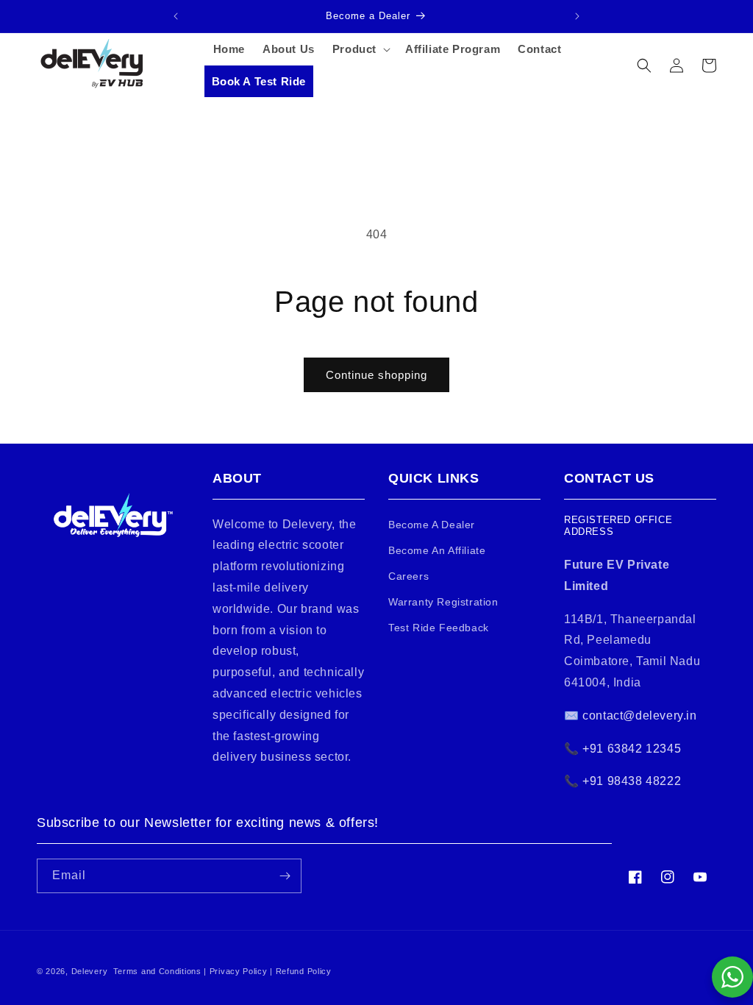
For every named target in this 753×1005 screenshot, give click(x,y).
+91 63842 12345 (631, 748)
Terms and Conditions (157, 971)
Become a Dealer (431, 524)
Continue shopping (376, 375)
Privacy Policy (239, 971)
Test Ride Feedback (438, 627)
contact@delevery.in (638, 715)
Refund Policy (304, 971)
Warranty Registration (443, 602)
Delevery (89, 971)
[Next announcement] (577, 16)
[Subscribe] (284, 876)
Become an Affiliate (436, 550)
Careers (408, 576)
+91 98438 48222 (631, 781)
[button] (360, 49)
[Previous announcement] (176, 16)
